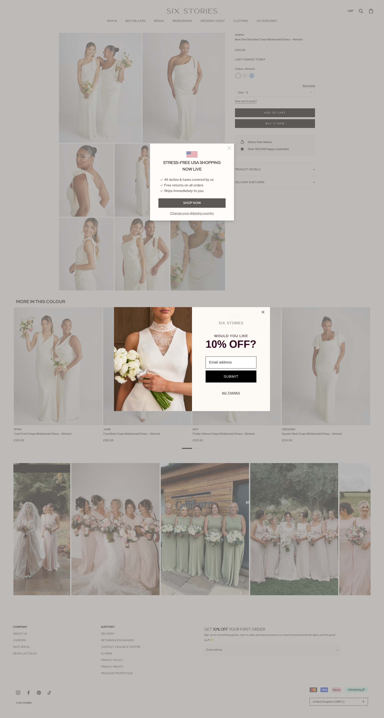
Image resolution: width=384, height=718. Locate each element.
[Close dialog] (263, 312)
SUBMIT (231, 376)
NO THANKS (231, 392)
